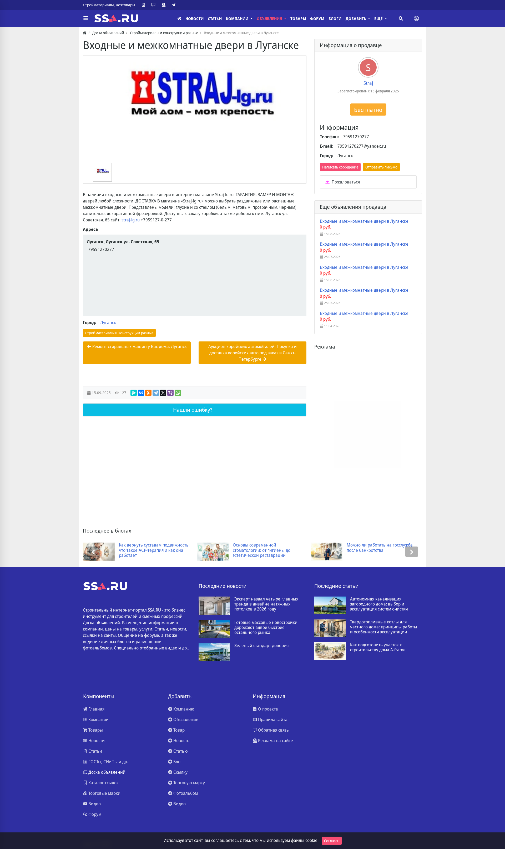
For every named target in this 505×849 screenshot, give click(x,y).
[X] (163, 393)
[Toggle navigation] (416, 18)
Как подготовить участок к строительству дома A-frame (378, 647)
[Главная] (179, 18)
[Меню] (86, 18)
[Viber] (170, 393)
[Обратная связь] (154, 5)
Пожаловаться (345, 182)
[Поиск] (400, 18)
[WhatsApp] (178, 393)
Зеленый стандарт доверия (261, 645)
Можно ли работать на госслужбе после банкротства (380, 548)
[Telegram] (175, 5)
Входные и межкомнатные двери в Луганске (364, 221)
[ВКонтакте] (141, 393)
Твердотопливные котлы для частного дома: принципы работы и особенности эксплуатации (383, 627)
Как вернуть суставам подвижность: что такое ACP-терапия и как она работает (154, 550)
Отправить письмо (381, 167)
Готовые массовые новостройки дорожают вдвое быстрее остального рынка (265, 627)
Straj (368, 83)
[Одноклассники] (148, 393)
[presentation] (93, 552)
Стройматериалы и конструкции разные (119, 332)
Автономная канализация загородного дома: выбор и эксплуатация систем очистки (379, 604)
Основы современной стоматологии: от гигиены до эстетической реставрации (261, 550)
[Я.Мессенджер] (133, 393)
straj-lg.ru (131, 220)
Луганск (108, 322)
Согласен (331, 840)
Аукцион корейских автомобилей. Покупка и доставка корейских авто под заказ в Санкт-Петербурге (252, 353)
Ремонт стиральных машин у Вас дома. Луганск (139, 346)
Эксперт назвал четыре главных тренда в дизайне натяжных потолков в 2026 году (266, 604)
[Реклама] (165, 5)
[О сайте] (144, 5)
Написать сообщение (340, 167)
